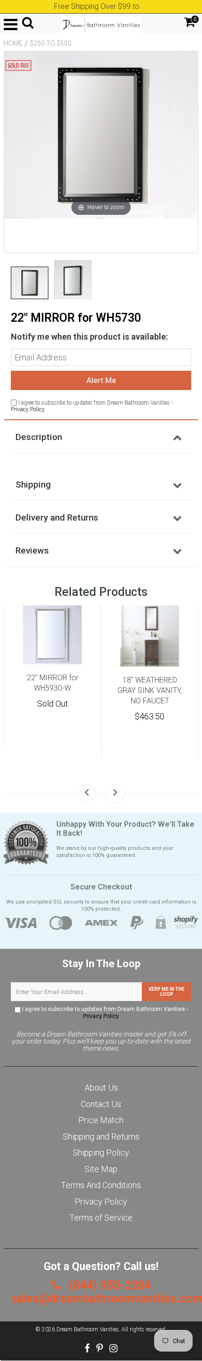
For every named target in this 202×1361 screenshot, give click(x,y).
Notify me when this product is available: (89, 337)
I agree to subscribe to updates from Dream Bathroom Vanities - (104, 1012)
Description (39, 437)
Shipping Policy (101, 1152)
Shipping (33, 484)
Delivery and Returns (57, 517)
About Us (101, 1087)
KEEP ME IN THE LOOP (167, 991)
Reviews (32, 550)
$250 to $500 (50, 43)
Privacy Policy (28, 409)
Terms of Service (101, 1217)
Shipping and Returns (101, 1136)
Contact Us (101, 1104)
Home (13, 43)
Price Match (101, 1120)
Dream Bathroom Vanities (87, 1329)
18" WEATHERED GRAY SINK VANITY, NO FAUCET (149, 690)
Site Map (101, 1169)
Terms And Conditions (101, 1185)
